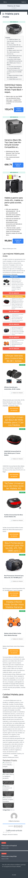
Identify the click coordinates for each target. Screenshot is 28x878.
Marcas (12, 810)
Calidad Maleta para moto (14, 79)
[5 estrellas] (10, 832)
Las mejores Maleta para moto (13, 55)
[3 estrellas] (6, 832)
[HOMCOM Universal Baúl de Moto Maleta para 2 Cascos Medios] (14, 439)
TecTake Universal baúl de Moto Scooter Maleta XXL (13, 516)
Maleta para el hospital (9, 845)
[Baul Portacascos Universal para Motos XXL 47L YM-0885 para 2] (14, 565)
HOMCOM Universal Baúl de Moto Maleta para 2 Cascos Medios (14, 62)
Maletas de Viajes (13, 6)
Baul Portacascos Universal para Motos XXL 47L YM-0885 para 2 (14, 72)
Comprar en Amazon (18, 109)
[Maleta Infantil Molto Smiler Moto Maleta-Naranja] (14, 621)
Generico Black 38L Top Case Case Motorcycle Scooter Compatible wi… (14, 46)
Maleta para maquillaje (9, 856)
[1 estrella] (3, 832)
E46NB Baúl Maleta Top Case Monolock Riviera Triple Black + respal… (14, 41)
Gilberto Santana (14, 821)
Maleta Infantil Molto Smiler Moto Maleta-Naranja (12, 634)
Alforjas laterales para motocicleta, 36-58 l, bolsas (12, 388)
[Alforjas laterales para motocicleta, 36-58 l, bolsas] (14, 375)
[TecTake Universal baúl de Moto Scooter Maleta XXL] (14, 503)
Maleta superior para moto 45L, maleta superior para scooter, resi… (14, 52)
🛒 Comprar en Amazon (17, 392)
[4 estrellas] (8, 832)
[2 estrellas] (5, 832)
